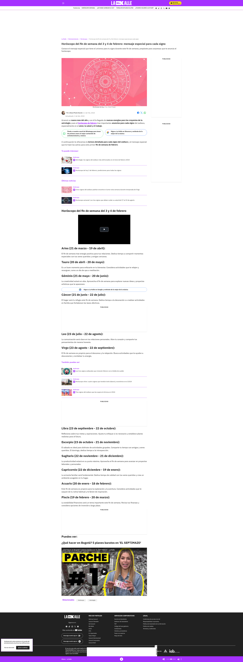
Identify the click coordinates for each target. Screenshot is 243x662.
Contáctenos (117, 628)
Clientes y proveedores (120, 631)
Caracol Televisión (94, 621)
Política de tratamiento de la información (154, 624)
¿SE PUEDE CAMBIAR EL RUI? (105, 8)
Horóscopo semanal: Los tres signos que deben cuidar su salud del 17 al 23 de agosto (105, 200)
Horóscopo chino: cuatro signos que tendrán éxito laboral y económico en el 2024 (104, 381)
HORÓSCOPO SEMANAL (88, 8)
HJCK (90, 628)
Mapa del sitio (118, 635)
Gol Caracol (92, 624)
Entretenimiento (73, 39)
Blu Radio (91, 626)
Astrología (92, 600)
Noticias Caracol (93, 619)
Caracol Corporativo (94, 640)
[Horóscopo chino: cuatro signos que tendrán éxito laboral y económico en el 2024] (67, 382)
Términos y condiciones (149, 628)
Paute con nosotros (119, 633)
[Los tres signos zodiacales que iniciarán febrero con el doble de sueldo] (67, 371)
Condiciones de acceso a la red (151, 619)
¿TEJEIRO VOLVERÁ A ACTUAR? (144, 8)
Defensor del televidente (121, 621)
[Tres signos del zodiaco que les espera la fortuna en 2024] (67, 392)
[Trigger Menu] (63, 3)
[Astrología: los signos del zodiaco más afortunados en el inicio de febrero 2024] (67, 160)
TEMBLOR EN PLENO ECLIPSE (124, 8)
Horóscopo (83, 39)
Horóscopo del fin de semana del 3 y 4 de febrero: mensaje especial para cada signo (114, 39)
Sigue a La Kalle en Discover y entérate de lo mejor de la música (127, 132)
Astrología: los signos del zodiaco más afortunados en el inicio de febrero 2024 (103, 160)
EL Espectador (93, 633)
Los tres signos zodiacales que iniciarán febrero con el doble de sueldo (100, 371)
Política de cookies (148, 626)
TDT (115, 624)
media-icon (121, 659)
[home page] (121, 3)
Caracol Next (92, 642)
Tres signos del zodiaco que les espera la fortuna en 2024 (95, 392)
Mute (164, 659)
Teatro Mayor (92, 635)
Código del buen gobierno (121, 626)
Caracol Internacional (95, 638)
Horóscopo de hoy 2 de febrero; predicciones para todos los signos (98, 170)
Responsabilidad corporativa (151, 621)
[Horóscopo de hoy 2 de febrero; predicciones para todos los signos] (67, 170)
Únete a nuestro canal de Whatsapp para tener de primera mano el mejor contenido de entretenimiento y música (84, 133)
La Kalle (64, 39)
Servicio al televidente (120, 619)
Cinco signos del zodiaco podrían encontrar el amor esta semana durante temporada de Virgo (108, 190)
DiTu (90, 631)
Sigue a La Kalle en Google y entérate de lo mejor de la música (106, 289)
